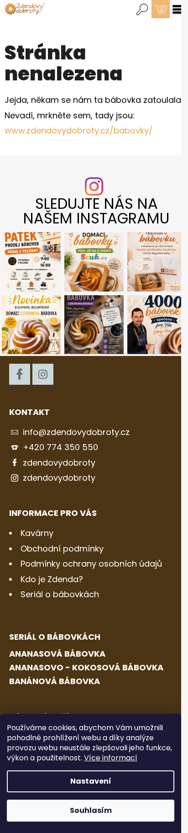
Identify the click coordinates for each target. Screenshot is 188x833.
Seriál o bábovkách (60, 594)
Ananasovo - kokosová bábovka (86, 667)
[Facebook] (19, 374)
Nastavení (90, 781)
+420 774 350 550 (60, 447)
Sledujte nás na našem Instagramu (96, 211)
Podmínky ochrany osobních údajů (91, 563)
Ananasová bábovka (57, 653)
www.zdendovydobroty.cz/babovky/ (79, 130)
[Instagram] (42, 374)
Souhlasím (91, 810)
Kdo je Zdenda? (52, 579)
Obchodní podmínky (62, 548)
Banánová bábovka (54, 681)
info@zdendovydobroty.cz (76, 432)
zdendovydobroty (59, 462)
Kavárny (37, 533)
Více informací (110, 758)
